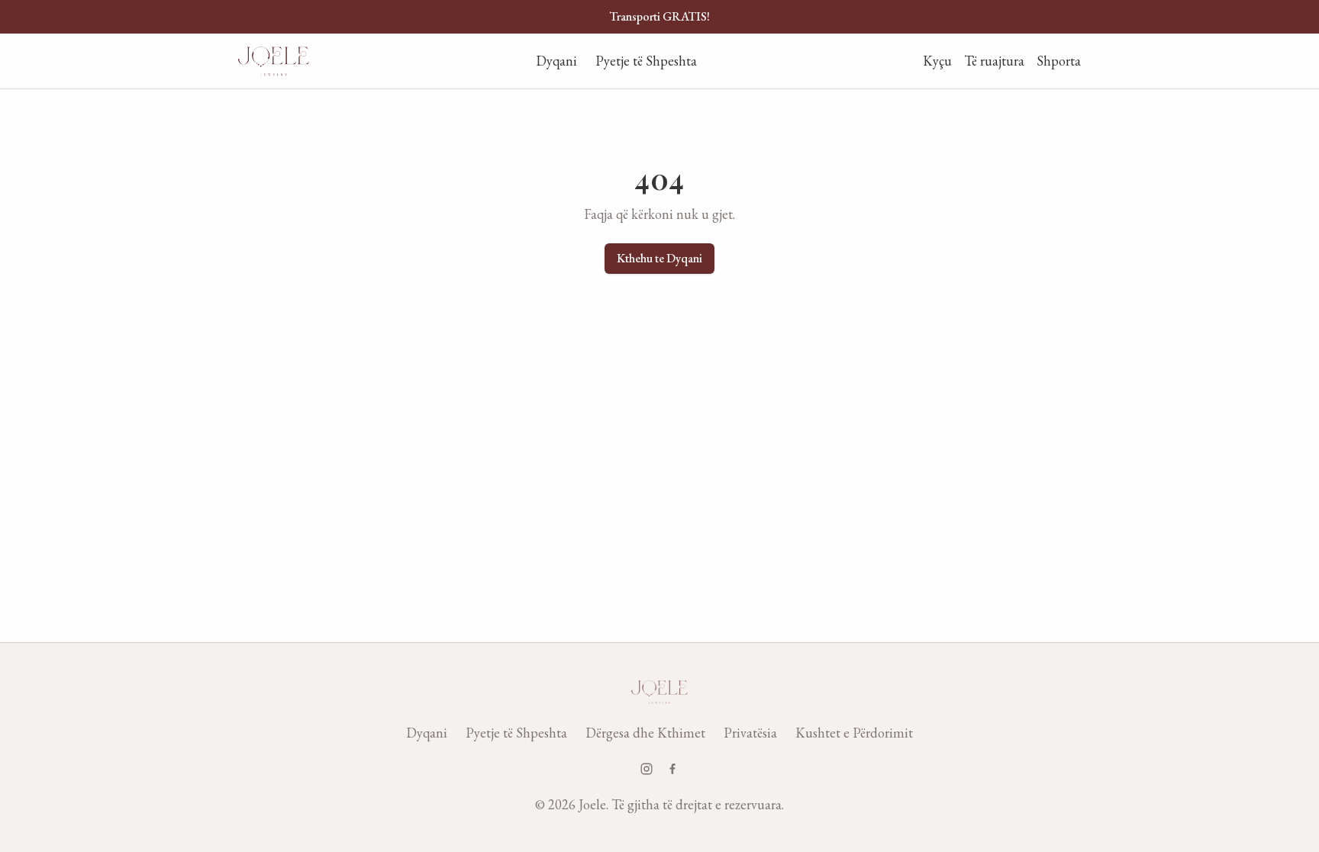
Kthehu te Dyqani (659, 258)
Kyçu (937, 60)
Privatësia (750, 732)
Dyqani (556, 60)
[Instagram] (646, 769)
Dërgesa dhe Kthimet (645, 732)
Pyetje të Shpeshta (646, 60)
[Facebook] (672, 769)
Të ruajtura (994, 60)
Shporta (1059, 60)
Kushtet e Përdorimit (854, 732)
